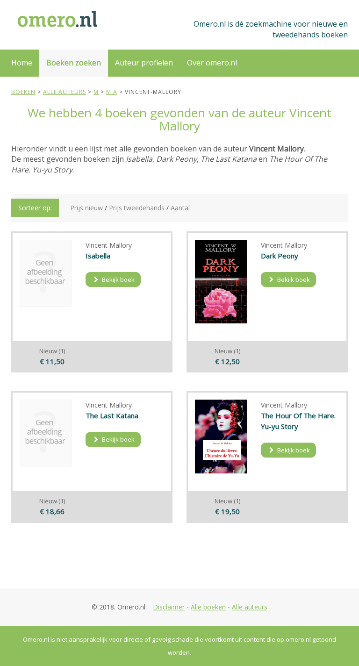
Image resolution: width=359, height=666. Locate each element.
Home (21, 62)
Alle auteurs (249, 606)
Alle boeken (208, 606)
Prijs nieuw (86, 207)
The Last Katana (112, 415)
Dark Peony (279, 255)
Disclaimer (169, 606)
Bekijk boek (118, 279)
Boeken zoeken (73, 62)
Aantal (180, 207)
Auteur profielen (144, 62)
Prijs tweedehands (137, 207)
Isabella (98, 255)
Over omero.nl (212, 62)
